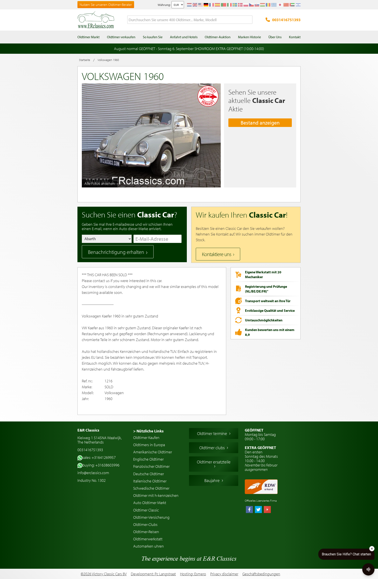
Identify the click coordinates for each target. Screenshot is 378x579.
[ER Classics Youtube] (267, 510)
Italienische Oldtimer (149, 481)
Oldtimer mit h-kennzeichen (155, 495)
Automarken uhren (148, 546)
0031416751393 (286, 19)
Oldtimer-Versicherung (151, 517)
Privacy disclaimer (224, 574)
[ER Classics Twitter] (258, 510)
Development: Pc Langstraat (153, 573)
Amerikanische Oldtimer (152, 451)
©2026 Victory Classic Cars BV (104, 573)
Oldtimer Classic (146, 510)
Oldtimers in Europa (149, 444)
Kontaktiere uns (216, 254)
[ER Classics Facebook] (249, 510)
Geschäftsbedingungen (261, 574)
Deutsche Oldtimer (148, 473)
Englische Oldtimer (148, 459)
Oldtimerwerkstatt (148, 538)
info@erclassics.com (93, 472)
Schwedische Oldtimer (151, 488)
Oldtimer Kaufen (146, 437)
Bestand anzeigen (260, 122)
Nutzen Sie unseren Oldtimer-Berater (106, 4)
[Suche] (249, 20)
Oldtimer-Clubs (145, 524)
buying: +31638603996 (100, 465)
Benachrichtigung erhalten (116, 252)
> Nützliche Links (148, 430)
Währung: (164, 5)
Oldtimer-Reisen (146, 531)
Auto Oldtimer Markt (149, 502)
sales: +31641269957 (99, 457)
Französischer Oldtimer (151, 466)
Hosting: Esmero (193, 573)
